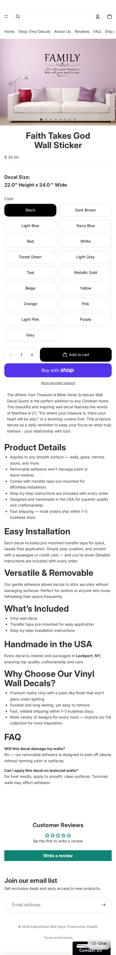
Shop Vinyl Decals (34, 31)
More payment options (58, 383)
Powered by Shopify (82, 927)
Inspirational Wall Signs (48, 927)
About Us (62, 31)
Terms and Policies (58, 938)
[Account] (98, 16)
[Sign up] (103, 905)
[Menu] (6, 16)
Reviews (82, 31)
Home (9, 31)
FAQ (97, 31)
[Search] (18, 16)
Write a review (58, 855)
